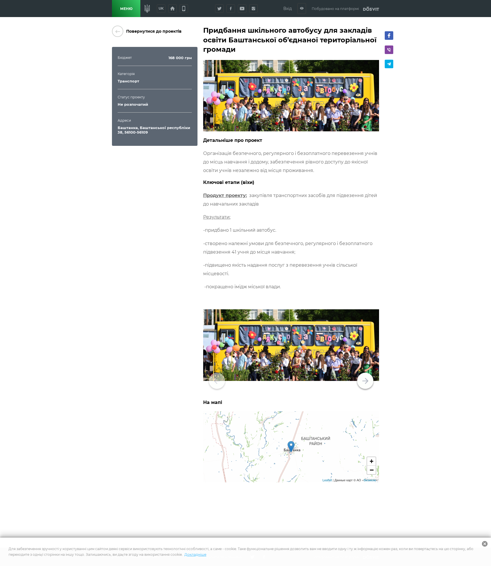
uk (161, 8)
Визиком (370, 480)
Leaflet (327, 480)
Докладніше (195, 554)
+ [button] (371, 461)
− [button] (372, 470)
